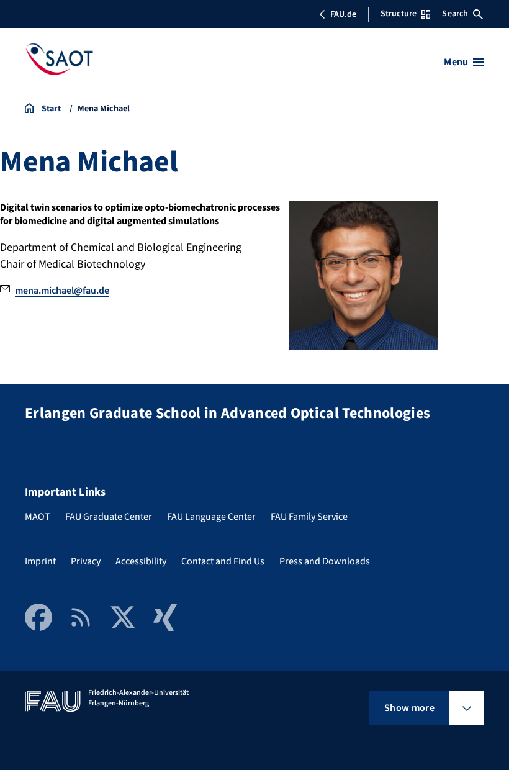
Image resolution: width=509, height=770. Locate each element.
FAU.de (343, 14)
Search (455, 13)
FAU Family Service (309, 516)
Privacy (86, 561)
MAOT (37, 516)
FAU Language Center (211, 516)
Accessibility (140, 561)
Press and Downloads (324, 561)
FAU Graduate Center (108, 516)
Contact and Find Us (222, 561)
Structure (399, 13)
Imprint (40, 561)
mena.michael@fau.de (62, 290)
